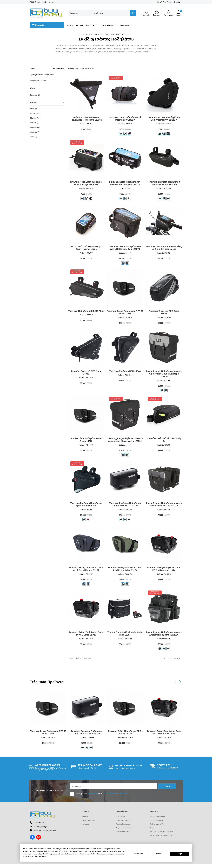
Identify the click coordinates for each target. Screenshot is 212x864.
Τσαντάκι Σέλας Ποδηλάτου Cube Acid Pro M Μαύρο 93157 (86, 569)
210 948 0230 (35, 2)
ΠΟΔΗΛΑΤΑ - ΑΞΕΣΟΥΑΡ (100, 34)
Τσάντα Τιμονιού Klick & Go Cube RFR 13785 (125, 633)
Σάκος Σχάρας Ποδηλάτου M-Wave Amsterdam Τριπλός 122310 (164, 633)
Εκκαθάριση (58, 69)
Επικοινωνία (124, 25)
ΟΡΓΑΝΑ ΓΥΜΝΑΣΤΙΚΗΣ (85, 25)
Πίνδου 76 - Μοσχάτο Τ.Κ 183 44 (45, 830)
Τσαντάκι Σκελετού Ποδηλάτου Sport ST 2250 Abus (86, 504)
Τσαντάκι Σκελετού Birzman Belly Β (164, 439)
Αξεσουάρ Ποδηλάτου (119, 34)
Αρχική (70, 25)
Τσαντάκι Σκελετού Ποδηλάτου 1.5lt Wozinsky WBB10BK (164, 183)
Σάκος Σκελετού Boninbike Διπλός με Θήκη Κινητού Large (164, 247)
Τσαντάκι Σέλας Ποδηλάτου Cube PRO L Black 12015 (86, 633)
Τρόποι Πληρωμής (156, 820)
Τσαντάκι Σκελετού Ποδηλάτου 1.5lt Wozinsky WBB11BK (164, 118)
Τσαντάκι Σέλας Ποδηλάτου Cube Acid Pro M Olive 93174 (125, 569)
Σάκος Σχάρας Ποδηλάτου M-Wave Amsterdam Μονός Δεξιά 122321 (125, 439)
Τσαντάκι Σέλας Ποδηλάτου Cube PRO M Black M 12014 (164, 569)
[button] (47, 25)
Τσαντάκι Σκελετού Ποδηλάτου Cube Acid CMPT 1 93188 (125, 504)
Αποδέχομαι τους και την (101, 794)
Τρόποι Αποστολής (157, 824)
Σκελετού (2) (35, 95)
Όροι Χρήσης (120, 817)
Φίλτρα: (33, 69)
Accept (179, 854)
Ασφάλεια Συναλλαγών (124, 828)
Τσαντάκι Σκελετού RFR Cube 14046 (164, 312)
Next (176, 658)
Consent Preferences (123, 831)
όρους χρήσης (92, 794)
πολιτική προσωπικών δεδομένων (115, 794)
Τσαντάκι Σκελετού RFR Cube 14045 (86, 372)
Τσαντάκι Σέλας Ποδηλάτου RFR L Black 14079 (86, 439)
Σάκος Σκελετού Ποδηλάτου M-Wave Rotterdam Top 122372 (125, 183)
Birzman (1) (34, 118)
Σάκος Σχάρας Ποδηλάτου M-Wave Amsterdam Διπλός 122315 (164, 504)
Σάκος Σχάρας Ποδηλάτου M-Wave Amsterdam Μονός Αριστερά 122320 (164, 374)
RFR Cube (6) (35, 113)
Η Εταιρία (176, 2)
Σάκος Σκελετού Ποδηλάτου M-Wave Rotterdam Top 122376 (125, 247)
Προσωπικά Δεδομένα (124, 820)
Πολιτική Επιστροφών (123, 824)
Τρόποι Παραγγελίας (157, 817)
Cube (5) (33, 137)
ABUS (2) (33, 109)
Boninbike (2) (35, 127)
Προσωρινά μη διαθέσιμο (116, 78)
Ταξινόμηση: (73, 68)
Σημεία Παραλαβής (88, 820)
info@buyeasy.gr (48, 2)
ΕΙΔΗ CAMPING (107, 25)
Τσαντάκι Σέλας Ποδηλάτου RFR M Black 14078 (125, 312)
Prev (164, 658)
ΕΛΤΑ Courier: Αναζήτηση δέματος (162, 835)
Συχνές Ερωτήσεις (164, 2)
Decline (158, 854)
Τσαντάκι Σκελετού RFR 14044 (125, 371)
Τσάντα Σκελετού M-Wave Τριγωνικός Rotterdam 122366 (86, 118)
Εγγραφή (166, 786)
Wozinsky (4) (35, 132)
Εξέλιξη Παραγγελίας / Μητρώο (161, 831)
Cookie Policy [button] (95, 854)
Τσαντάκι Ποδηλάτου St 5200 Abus (86, 311)
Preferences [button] (43, 856)
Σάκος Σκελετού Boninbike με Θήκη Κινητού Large (86, 247)
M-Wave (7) (34, 123)
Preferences (138, 854)
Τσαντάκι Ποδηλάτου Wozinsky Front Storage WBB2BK (86, 183)
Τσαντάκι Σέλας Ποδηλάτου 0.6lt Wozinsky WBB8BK (125, 118)
